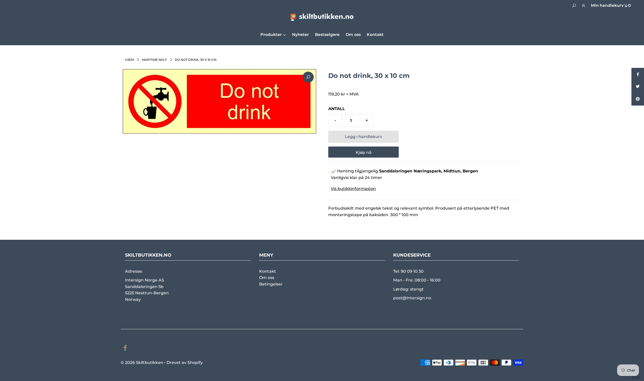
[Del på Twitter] (637, 86)
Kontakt (267, 271)
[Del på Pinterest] (637, 99)
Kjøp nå (364, 152)
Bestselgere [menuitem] (327, 34)
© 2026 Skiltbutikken (142, 362)
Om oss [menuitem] (353, 34)
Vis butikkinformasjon (353, 188)
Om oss (266, 277)
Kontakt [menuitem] (375, 34)
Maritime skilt (154, 60)
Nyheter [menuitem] (300, 34)
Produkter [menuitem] (271, 34)
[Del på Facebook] (637, 74)
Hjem (129, 60)
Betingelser (271, 284)
